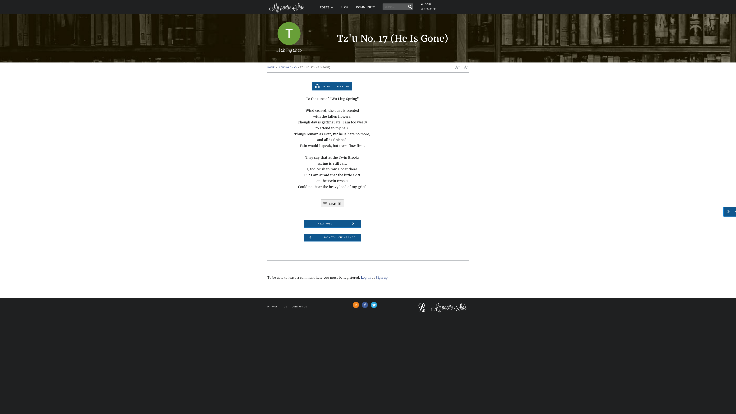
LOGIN (427, 4)
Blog (344, 7)
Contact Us (299, 307)
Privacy (272, 307)
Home (270, 67)
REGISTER (430, 9)
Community (365, 7)
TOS (284, 307)
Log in (366, 277)
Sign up (382, 277)
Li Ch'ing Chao (287, 67)
